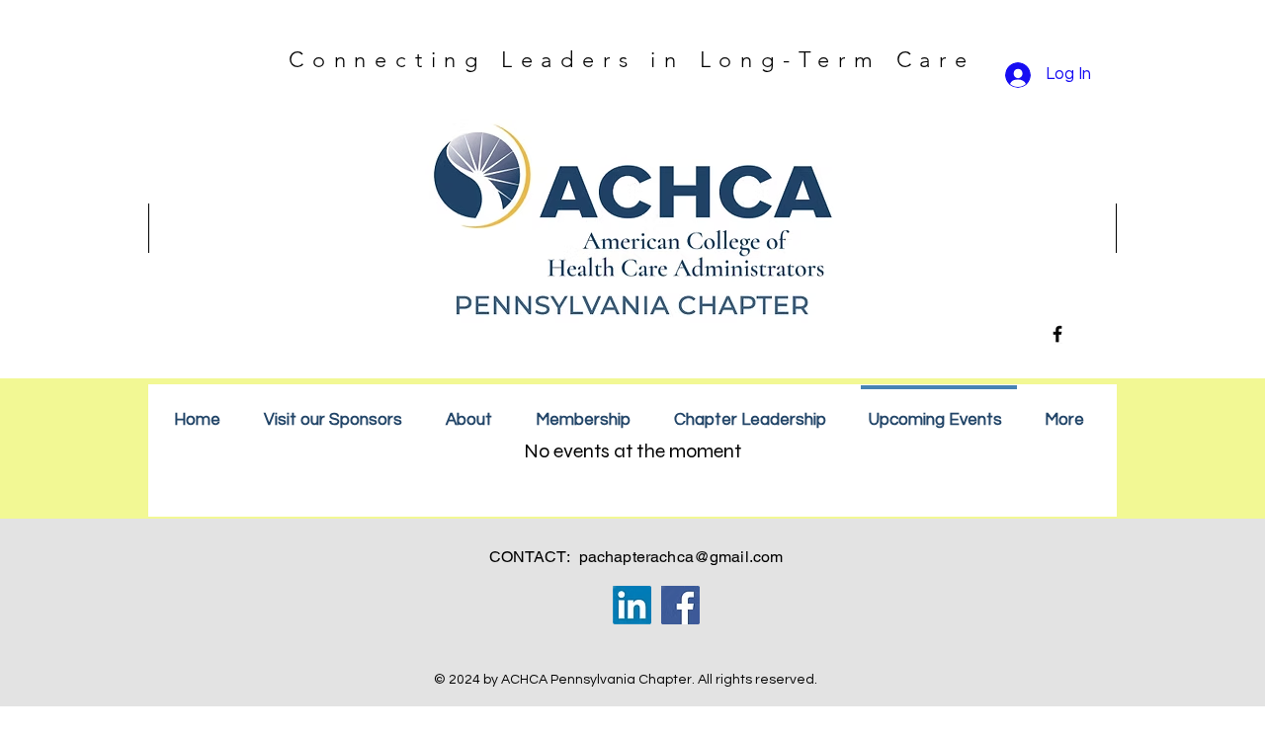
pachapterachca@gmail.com (681, 556)
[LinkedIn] (632, 605)
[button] (587, 411)
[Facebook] (1057, 334)
